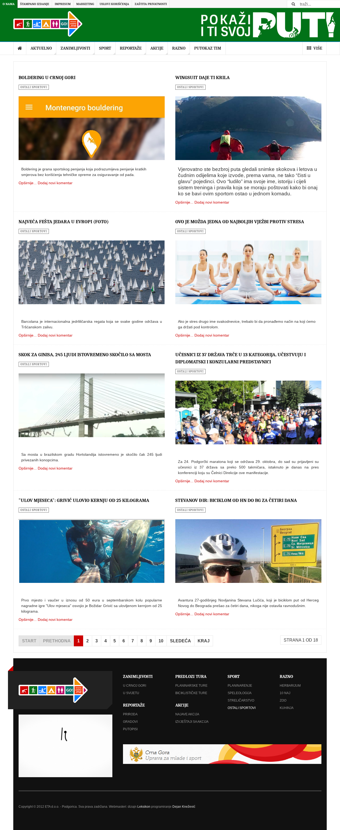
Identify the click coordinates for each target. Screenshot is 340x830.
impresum (63, 4)
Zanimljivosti (75, 48)
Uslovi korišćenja (114, 4)
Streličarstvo (241, 700)
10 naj (285, 693)
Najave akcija (187, 714)
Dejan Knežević (183, 807)
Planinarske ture (191, 685)
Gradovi (130, 722)
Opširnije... (28, 183)
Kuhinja (287, 708)
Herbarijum (290, 685)
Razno (178, 48)
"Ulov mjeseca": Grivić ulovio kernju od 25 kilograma (84, 500)
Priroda (130, 714)
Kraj (204, 641)
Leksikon (143, 807)
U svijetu (131, 693)
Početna (20, 48)
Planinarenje (240, 685)
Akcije (156, 48)
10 (161, 641)
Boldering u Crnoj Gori (47, 77)
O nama (9, 4)
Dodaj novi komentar (55, 183)
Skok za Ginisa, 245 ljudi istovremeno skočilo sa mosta (85, 355)
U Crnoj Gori (134, 685)
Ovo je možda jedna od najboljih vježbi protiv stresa (239, 222)
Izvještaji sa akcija (192, 722)
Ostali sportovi (242, 708)
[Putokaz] (47, 24)
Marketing (85, 4)
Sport (105, 48)
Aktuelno (41, 48)
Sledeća (180, 641)
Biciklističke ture (191, 693)
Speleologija (240, 693)
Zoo (283, 700)
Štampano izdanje (34, 4)
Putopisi (130, 729)
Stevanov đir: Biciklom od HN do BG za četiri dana (236, 500)
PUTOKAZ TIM (207, 48)
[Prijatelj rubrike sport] (222, 754)
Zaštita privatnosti (151, 4)
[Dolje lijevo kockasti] (65, 746)
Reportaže (131, 48)
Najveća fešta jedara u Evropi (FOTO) (64, 222)
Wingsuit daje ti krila (202, 77)
